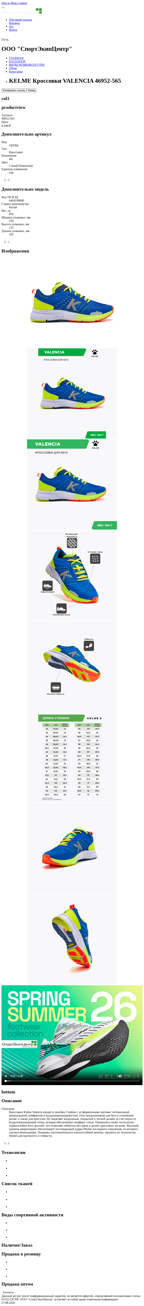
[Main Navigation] (3, 7)
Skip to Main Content (14, 3)
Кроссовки (16, 71)
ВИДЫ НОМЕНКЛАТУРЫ (26, 64)
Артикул (7, 115)
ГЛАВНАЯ (16, 58)
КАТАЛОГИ (17, 61)
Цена (5, 122)
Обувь (13, 68)
